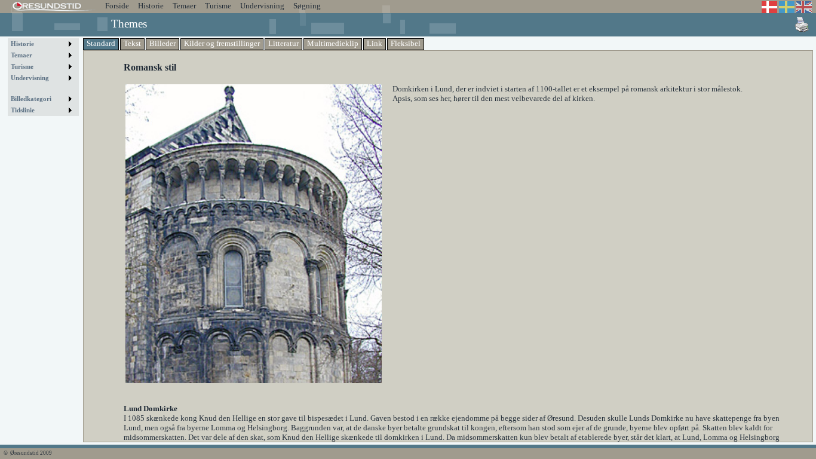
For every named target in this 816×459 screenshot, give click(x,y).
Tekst (132, 43)
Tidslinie (23, 110)
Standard (101, 43)
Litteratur (283, 43)
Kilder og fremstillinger (222, 43)
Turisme (218, 5)
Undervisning (262, 5)
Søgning (307, 5)
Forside (117, 5)
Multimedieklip (332, 43)
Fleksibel (406, 43)
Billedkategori (31, 99)
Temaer (184, 5)
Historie (151, 5)
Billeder (162, 43)
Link (374, 43)
